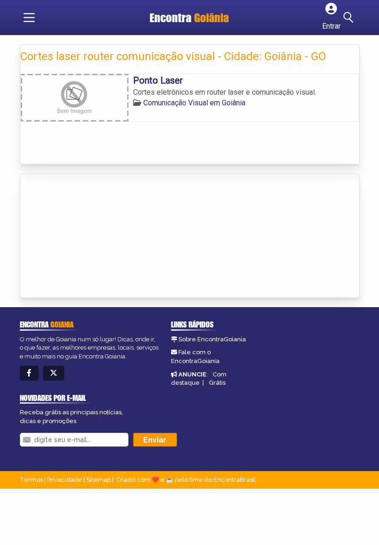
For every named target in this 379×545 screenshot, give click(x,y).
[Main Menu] (29, 17)
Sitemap (98, 479)
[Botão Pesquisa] (350, 17)
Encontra (189, 17)
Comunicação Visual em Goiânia (194, 102)
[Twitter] (53, 373)
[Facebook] (29, 373)
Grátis (217, 382)
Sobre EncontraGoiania (212, 339)
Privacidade (64, 479)
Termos (31, 479)
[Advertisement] (89, 236)
